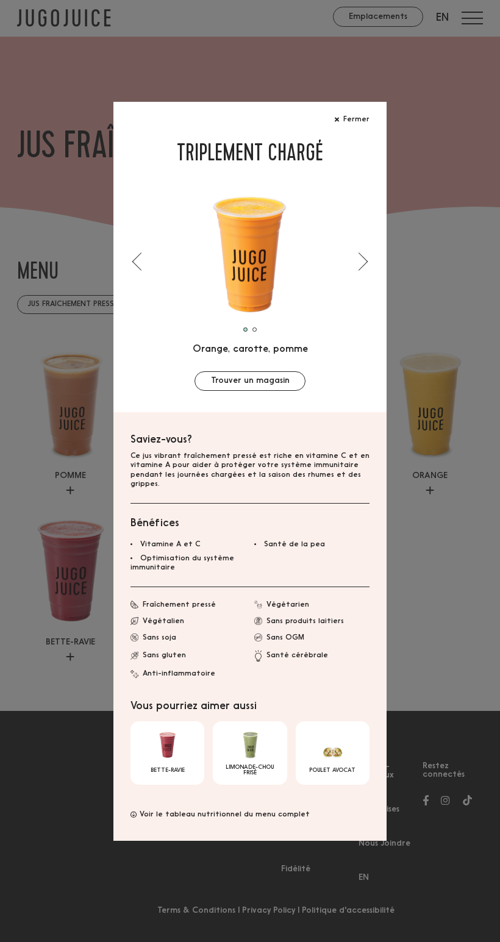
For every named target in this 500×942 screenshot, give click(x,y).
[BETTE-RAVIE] (167, 753)
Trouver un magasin (250, 380)
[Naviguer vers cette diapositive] (254, 329)
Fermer (356, 119)
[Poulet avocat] (333, 753)
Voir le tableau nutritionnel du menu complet (225, 814)
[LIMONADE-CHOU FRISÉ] (250, 753)
